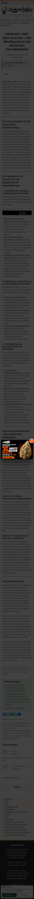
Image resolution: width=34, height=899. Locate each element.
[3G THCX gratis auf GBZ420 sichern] (17, 449)
